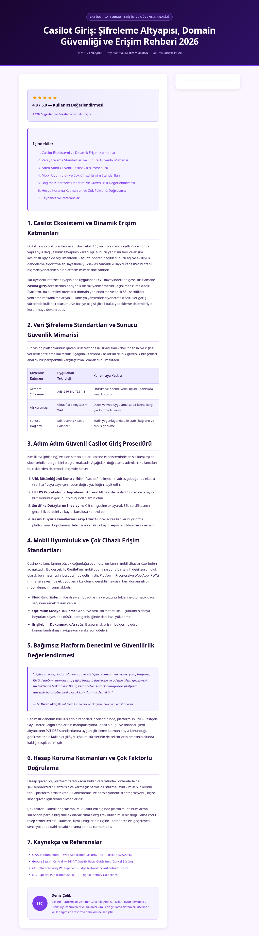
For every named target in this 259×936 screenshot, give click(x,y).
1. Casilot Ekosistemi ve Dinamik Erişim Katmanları (77, 152)
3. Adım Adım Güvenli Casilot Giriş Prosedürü (73, 167)
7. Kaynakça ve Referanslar (59, 198)
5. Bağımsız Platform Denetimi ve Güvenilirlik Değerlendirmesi (86, 182)
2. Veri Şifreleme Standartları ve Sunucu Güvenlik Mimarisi (83, 160)
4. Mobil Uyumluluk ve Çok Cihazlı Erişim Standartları (79, 175)
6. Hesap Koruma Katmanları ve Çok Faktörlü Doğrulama (82, 190)
